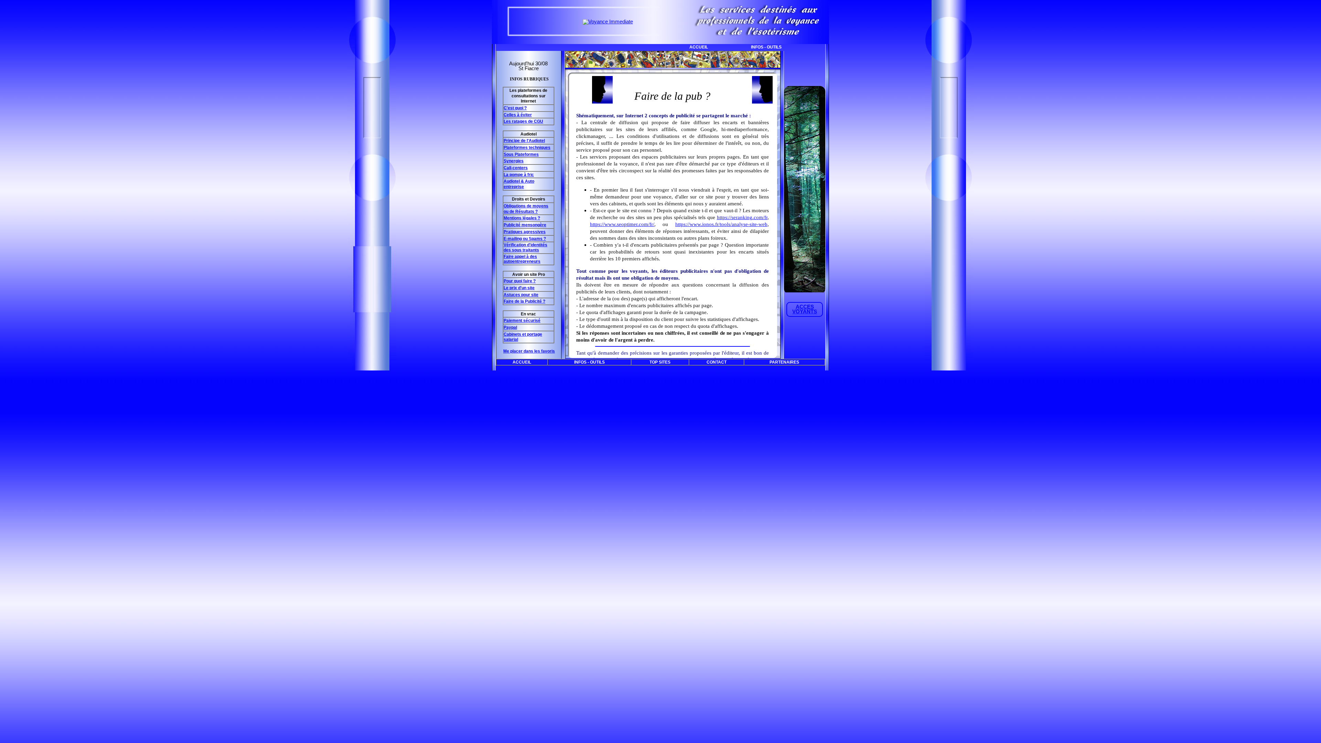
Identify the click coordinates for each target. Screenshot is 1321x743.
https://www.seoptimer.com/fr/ (622, 224)
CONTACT (717, 362)
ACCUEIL (654, 47)
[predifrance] (604, 30)
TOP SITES (792, 47)
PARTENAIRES (784, 362)
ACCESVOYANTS (804, 309)
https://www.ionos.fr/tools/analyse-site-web (721, 224)
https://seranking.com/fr (742, 217)
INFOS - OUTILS (721, 47)
